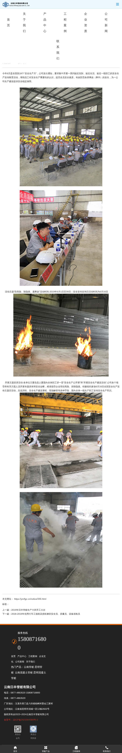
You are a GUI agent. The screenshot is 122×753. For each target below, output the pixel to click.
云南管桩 (29, 667)
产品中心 (44, 22)
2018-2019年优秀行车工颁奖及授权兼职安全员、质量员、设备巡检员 (45, 614)
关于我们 (24, 22)
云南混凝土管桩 (24, 672)
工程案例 (65, 22)
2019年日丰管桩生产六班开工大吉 (28, 610)
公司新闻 (106, 22)
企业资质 (85, 22)
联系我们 (57, 50)
